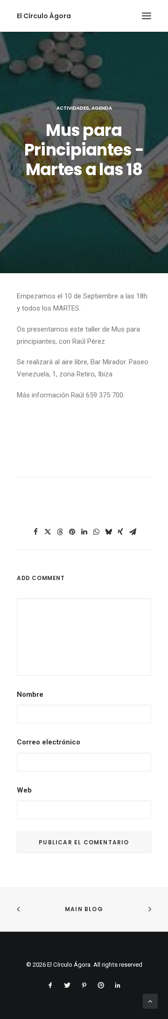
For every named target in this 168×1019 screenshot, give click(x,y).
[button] (146, 16)
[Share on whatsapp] (96, 532)
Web (24, 790)
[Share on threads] (59, 532)
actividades (72, 108)
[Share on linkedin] (84, 532)
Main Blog (84, 909)
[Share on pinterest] (71, 532)
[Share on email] (132, 532)
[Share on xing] (120, 532)
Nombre (30, 694)
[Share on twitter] (47, 532)
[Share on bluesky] (108, 532)
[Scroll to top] (150, 1001)
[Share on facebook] (35, 532)
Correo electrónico (48, 742)
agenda (101, 108)
